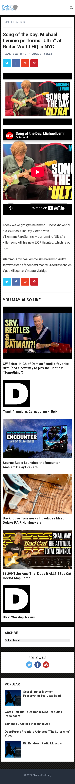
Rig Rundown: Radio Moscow (42, 743)
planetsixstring (14, 53)
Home (6, 22)
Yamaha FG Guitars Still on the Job (27, 723)
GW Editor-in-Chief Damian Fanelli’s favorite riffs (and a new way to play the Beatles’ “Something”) (36, 368)
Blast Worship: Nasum (19, 617)
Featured (19, 22)
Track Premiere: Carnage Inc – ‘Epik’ (30, 412)
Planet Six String (42, 775)
